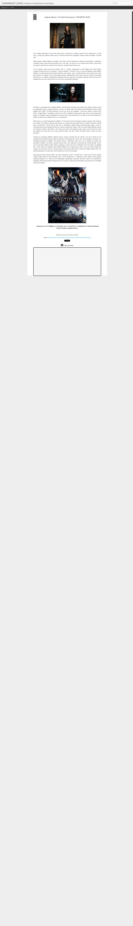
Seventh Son (70, 237)
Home (12, 7)
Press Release (62, 237)
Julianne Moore (52, 237)
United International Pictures (83, 237)
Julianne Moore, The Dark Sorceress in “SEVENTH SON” (67, 17)
